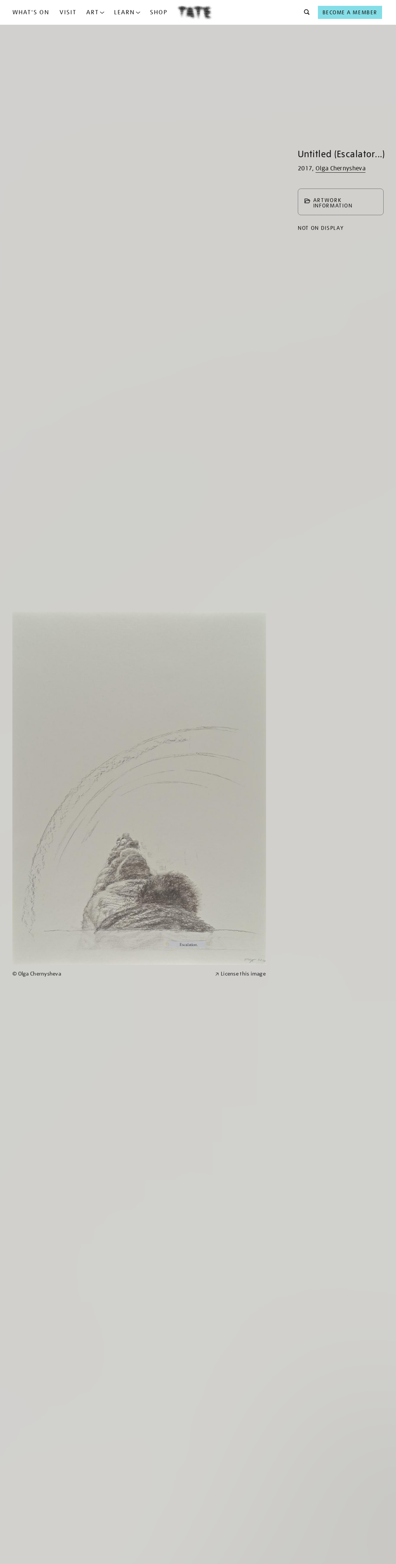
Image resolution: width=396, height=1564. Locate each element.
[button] (304, 12)
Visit (68, 12)
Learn (124, 12)
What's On (31, 12)
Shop (158, 12)
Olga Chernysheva (340, 168)
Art (92, 12)
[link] (110, 974)
